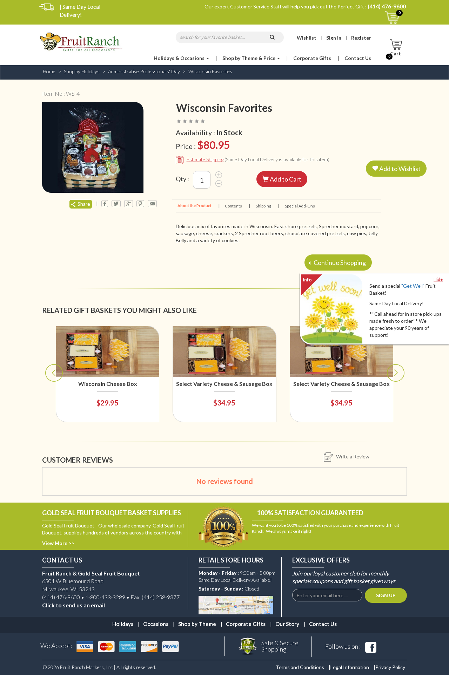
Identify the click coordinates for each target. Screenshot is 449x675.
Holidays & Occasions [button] (180, 58)
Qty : (182, 179)
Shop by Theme (197, 624)
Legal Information (349, 667)
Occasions (155, 624)
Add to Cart (285, 179)
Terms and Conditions (300, 667)
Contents (237, 206)
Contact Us (357, 58)
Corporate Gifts (312, 58)
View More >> (58, 543)
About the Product (198, 205)
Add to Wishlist (399, 168)
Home (49, 71)
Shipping (267, 206)
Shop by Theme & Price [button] (249, 58)
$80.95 (213, 144)
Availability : (209, 132)
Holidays (122, 624)
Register (361, 38)
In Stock (229, 132)
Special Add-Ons (300, 206)
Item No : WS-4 (61, 93)
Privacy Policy (390, 667)
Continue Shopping (339, 262)
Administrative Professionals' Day (144, 71)
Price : (203, 144)
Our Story (287, 624)
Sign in (333, 38)
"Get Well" (412, 286)
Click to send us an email (73, 605)
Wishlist (306, 38)
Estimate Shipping (205, 159)
